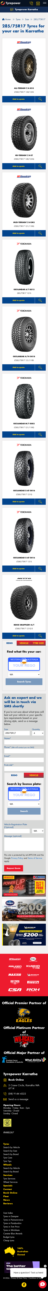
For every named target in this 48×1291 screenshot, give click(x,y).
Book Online (10, 1192)
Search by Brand (11, 1154)
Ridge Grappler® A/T (24, 625)
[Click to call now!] (31, 3)
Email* (7, 756)
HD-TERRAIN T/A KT (24, 155)
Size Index (8, 1213)
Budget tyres (8, 1237)
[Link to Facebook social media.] (24, 1284)
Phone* (19, 747)
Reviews (8, 1203)
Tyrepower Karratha (26, 9)
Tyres (6, 1143)
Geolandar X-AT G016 (24, 491)
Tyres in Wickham (11, 1230)
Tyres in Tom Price (11, 1226)
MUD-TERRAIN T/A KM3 (24, 222)
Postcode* (8, 765)
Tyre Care (7, 1157)
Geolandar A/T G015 (24, 289)
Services (7, 1175)
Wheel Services (10, 1182)
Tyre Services (9, 1178)
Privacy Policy (17, 858)
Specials (7, 1185)
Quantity (36, 729)
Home (8, 19)
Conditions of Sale (35, 1278)
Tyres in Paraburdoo (12, 1223)
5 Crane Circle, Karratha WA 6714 (23, 1087)
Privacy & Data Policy (19, 1278)
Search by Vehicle (11, 1147)
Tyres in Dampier (11, 1216)
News (6, 1199)
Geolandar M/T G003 (24, 424)
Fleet (6, 1196)
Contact (7, 1189)
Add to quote (19, 99)
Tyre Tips (7, 1161)
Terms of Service (35, 858)
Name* (7, 738)
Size (6, 729)
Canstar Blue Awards (12, 1233)
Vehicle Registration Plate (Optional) (15, 826)
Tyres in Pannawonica (13, 1219)
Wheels (7, 1164)
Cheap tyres (8, 1240)
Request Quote (13, 868)
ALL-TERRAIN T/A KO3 (24, 88)
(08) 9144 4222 (17, 1093)
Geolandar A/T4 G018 (24, 356)
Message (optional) (13, 836)
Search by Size (10, 1150)
